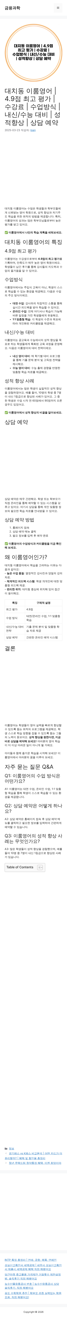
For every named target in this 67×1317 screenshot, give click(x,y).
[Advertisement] (33, 171)
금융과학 (12, 7)
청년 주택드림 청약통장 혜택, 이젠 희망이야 (35, 1163)
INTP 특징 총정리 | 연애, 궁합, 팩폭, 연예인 (31, 1259)
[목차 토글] (38, 867)
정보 (11, 1148)
